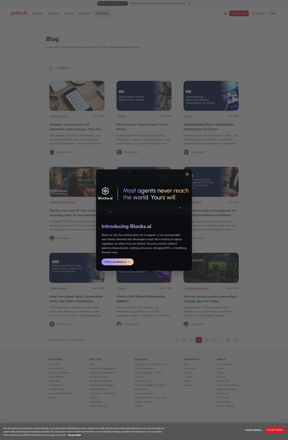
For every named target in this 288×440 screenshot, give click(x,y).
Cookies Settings (253, 429)
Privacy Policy (74, 435)
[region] (144, 431)
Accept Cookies (275, 429)
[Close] (187, 174)
